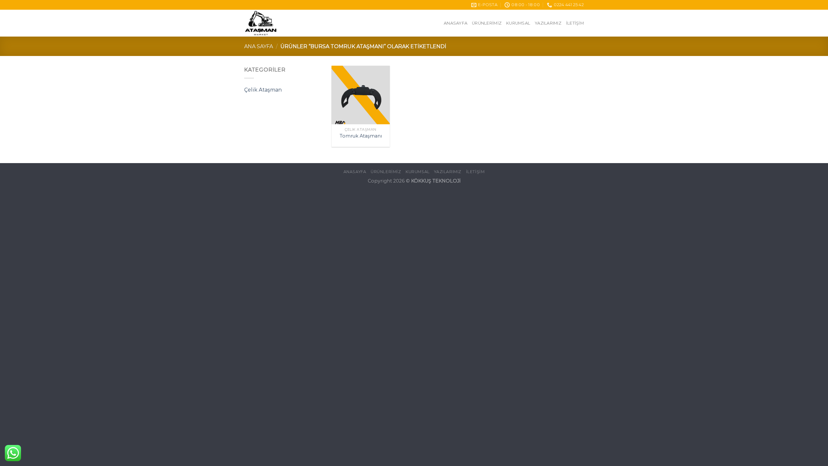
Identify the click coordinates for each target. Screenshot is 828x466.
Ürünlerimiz (487, 23)
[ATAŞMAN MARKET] (294, 23)
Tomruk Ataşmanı (361, 136)
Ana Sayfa (258, 46)
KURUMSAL (518, 23)
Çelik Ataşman (263, 90)
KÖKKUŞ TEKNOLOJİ (436, 181)
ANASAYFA (455, 23)
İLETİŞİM (575, 23)
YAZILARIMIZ (548, 23)
